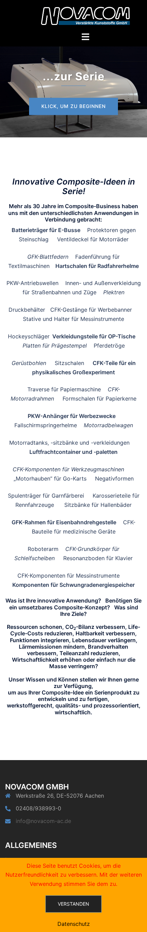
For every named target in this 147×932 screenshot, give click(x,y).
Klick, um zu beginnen (73, 106)
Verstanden (73, 904)
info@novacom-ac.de (43, 821)
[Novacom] (85, 15)
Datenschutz (73, 923)
